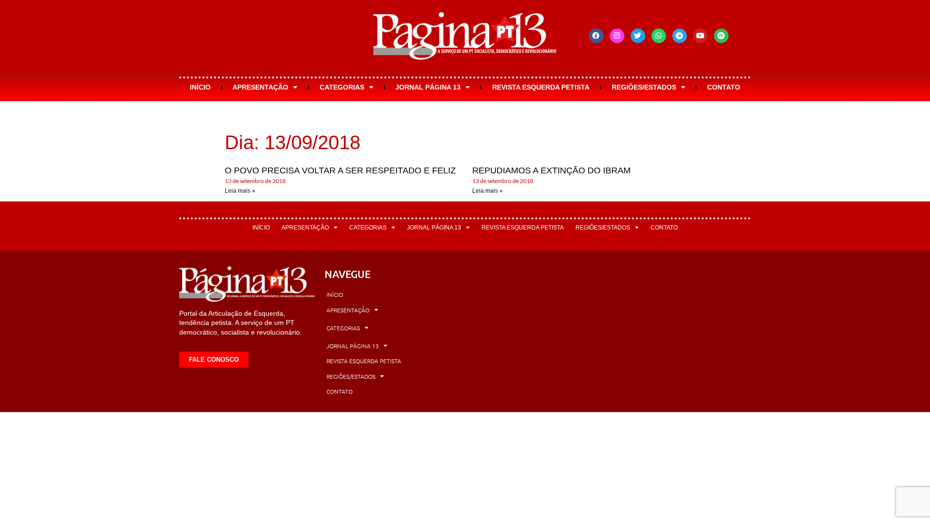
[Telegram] (679, 36)
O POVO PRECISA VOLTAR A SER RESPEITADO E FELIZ (340, 170)
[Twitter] (638, 36)
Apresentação (260, 87)
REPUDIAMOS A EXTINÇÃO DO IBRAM (551, 170)
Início (200, 87)
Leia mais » (240, 190)
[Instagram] (617, 36)
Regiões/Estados (644, 87)
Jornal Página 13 (428, 87)
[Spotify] (721, 36)
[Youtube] (700, 36)
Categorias (342, 87)
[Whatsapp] (658, 36)
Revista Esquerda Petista (540, 87)
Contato (723, 87)
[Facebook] (596, 36)
